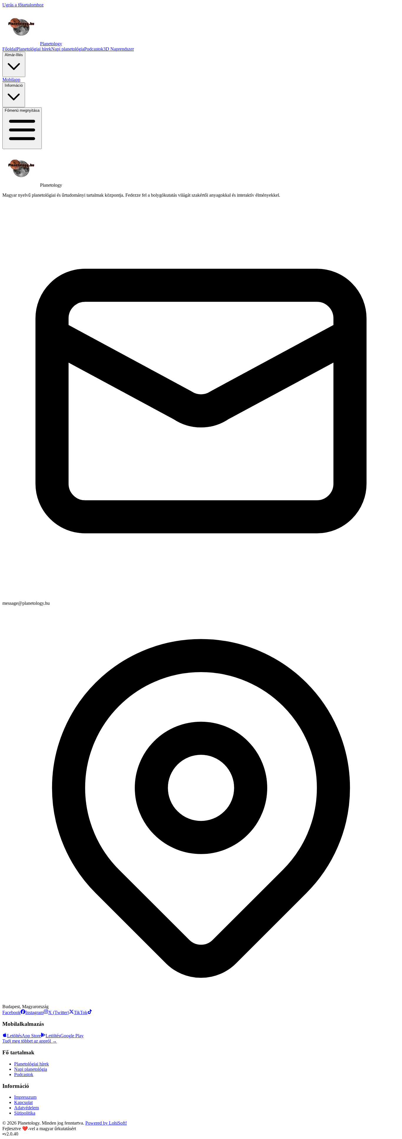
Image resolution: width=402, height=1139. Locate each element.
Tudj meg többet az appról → (29, 1040)
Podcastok (93, 48)
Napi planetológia (67, 48)
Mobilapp (11, 79)
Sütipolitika (24, 1112)
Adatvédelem (26, 1107)
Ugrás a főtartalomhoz (23, 4)
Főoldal (9, 48)
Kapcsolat (23, 1102)
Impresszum (25, 1097)
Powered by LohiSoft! (106, 1122)
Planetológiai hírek (33, 48)
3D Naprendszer (118, 48)
